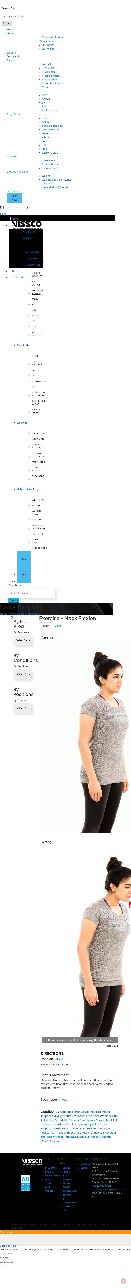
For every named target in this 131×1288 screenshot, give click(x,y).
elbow (45, 137)
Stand (59, 1059)
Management (48, 41)
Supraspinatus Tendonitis (86, 1133)
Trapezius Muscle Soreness (81, 1137)
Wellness (22, 422)
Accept (4, 1257)
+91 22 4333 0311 (101, 1185)
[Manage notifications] (123, 1281)
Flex (44, 106)
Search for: (8, 8)
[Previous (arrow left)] (1, 1265)
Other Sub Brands (52, 83)
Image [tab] (45, 625)
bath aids (12, 191)
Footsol (46, 64)
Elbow (35, 370)
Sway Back (109, 1133)
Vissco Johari (50, 79)
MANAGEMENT (31, 252)
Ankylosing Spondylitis (54, 1120)
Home (10, 29)
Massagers (38, 461)
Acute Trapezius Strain (78, 1116)
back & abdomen (52, 125)
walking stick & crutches (56, 179)
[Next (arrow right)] (4, 1265)
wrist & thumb (50, 129)
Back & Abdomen (37, 363)
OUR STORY (33, 258)
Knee (45, 118)
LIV (33, 321)
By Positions (21, 700)
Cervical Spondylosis (82, 1120)
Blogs (66, 1167)
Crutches (37, 519)
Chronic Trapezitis (52, 1124)
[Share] (4, 1262)
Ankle (45, 121)
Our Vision (48, 48)
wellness (11, 156)
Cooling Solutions (38, 455)
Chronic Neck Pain (107, 1120)
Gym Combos (39, 433)
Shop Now (14, 198)
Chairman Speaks (52, 37)
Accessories (39, 548)
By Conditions (22, 666)
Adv (44, 95)
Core (45, 87)
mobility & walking (17, 171)
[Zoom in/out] (11, 1262)
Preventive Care (38, 478)
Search (7, 23)
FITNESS (85, 1164)
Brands (10, 60)
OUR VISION (33, 264)
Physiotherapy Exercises (25, 613)
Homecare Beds (38, 541)
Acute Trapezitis (91, 1112)
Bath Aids (37, 533)
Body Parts (13, 114)
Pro (44, 91)
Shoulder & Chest (38, 403)
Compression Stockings (40, 394)
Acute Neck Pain (70, 1112)
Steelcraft (48, 68)
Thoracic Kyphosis (52, 1137)
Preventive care (51, 164)
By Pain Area (21, 632)
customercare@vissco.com (108, 1189)
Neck (45, 148)
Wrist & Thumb (36, 411)
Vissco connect (51, 75)
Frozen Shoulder (101, 1128)
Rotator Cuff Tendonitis (55, 1133)
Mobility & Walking (27, 489)
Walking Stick (37, 512)
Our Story (48, 44)
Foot (44, 141)
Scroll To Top (8, 1245)
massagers (48, 160)
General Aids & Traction (39, 527)
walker (46, 175)
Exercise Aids (37, 469)
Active (46, 98)
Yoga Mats (38, 439)
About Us (12, 33)
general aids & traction (55, 187)
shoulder (47, 133)
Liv (44, 102)
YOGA (84, 1168)
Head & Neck (39, 381)
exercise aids (50, 152)
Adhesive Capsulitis (105, 1116)
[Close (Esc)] (1, 1262)
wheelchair (48, 183)
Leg (44, 145)
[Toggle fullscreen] (8, 1262)
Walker (36, 505)
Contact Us (13, 56)
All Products (49, 110)
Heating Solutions (38, 446)
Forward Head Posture (76, 1128)
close (3, 213)
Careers (11, 52)
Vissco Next (49, 71)
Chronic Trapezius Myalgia (80, 1124)
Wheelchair (38, 499)
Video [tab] (58, 625)
